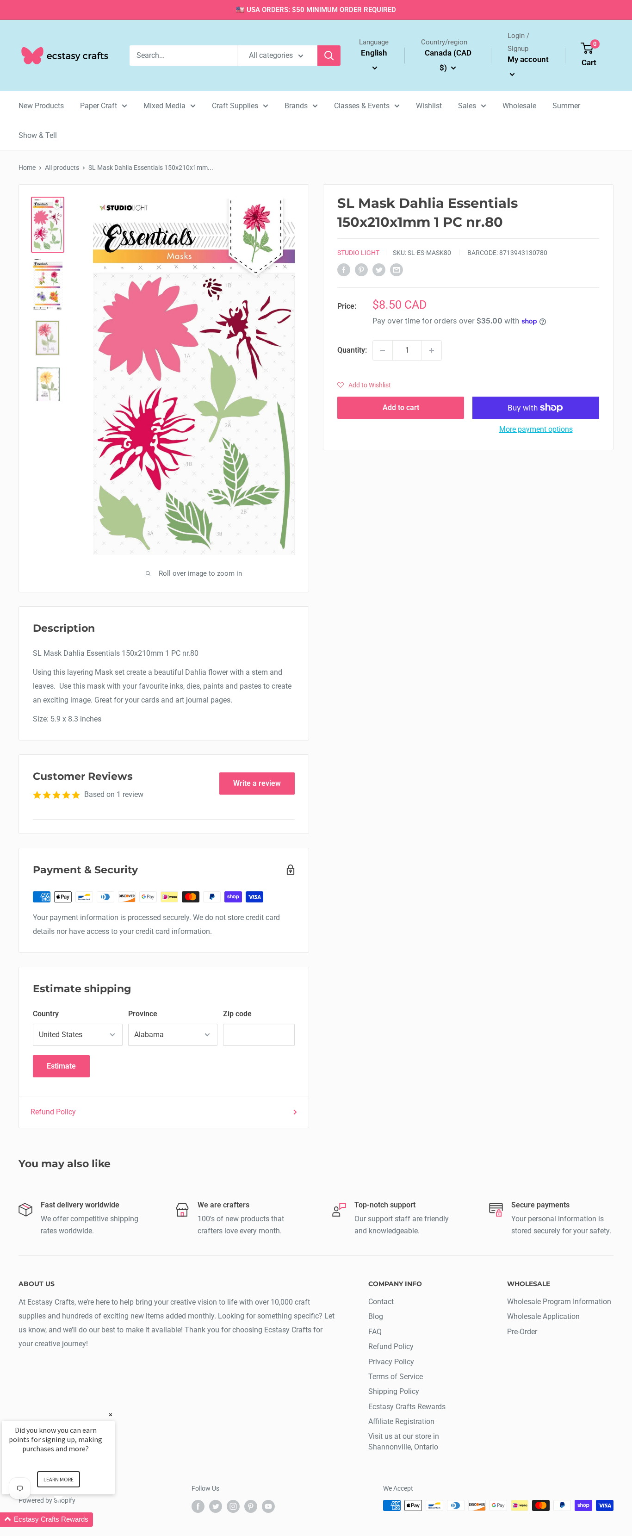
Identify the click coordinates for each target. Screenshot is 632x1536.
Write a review (257, 783)
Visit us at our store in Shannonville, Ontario (403, 1441)
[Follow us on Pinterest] (250, 1506)
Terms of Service (395, 1376)
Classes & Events (362, 105)
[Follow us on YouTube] (268, 1506)
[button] (364, 385)
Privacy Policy (391, 1361)
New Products (41, 105)
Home (27, 167)
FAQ (375, 1331)
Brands (296, 105)
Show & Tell (38, 135)
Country (46, 1013)
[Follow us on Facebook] (198, 1506)
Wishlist (429, 105)
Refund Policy (53, 1111)
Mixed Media (164, 105)
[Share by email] (396, 269)
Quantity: (352, 350)
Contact (381, 1301)
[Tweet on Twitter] (378, 269)
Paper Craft (98, 105)
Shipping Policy (393, 1391)
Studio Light (358, 252)
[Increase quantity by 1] (431, 350)
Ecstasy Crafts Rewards (407, 1406)
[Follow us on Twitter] (215, 1506)
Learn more (58, 1479)
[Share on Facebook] (343, 269)
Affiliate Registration (401, 1421)
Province (142, 1013)
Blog (375, 1316)
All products (62, 167)
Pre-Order (522, 1331)
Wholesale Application (543, 1316)
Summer (566, 105)
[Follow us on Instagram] (233, 1506)
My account (528, 59)
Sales (467, 105)
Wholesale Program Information (559, 1301)
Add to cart (401, 407)
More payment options (536, 429)
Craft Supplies (235, 105)
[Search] (329, 55)
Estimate (61, 1066)
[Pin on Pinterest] (361, 269)
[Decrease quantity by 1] (382, 350)
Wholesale (519, 105)
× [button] (110, 1414)
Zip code (237, 1013)
